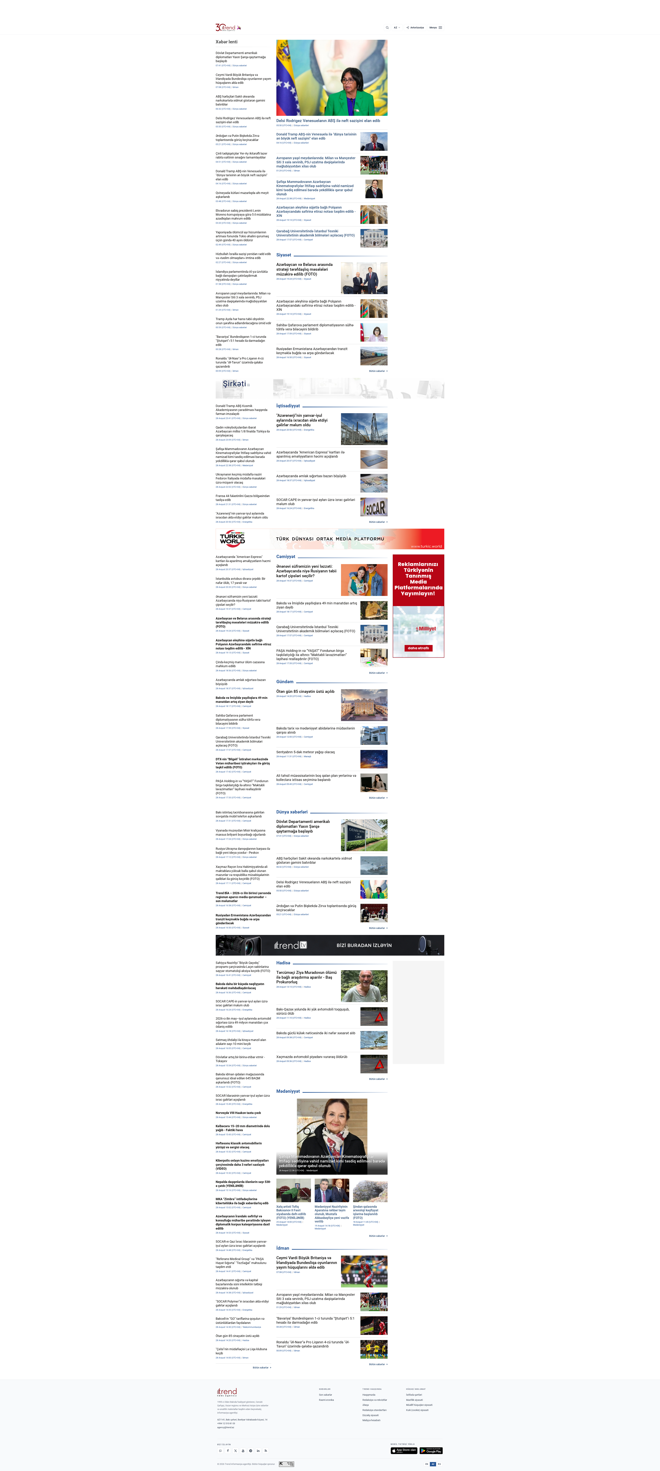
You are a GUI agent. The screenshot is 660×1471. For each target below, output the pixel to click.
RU (439, 1464)
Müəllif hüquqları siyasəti (419, 1405)
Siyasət (283, 254)
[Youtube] (243, 1451)
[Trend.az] (228, 27)
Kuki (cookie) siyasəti (417, 1410)
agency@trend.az (225, 1427)
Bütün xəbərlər (377, 371)
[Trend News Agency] (226, 1392)
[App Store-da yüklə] (404, 1450)
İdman (282, 1248)
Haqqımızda (368, 1394)
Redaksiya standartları (374, 1410)
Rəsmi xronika (326, 1400)
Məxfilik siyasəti (414, 1400)
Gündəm (285, 681)
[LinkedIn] (258, 1451)
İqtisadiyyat (288, 405)
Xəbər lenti (227, 41)
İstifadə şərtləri (414, 1394)
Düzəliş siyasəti (370, 1415)
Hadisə (283, 962)
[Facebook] (228, 1451)
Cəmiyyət (285, 556)
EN (426, 1464)
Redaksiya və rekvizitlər (374, 1400)
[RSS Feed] (266, 1451)
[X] (235, 1451)
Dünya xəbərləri (292, 811)
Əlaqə (365, 1405)
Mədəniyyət (288, 1091)
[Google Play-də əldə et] (431, 1450)
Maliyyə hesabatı (371, 1420)
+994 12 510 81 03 (226, 1423)
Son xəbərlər (325, 1394)
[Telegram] (251, 1451)
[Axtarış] (387, 27)
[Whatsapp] (220, 1451)
